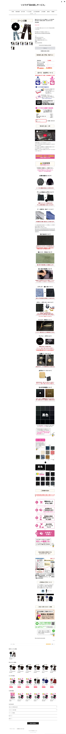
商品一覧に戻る (33, 723)
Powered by (32, 732)
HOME (13, 11)
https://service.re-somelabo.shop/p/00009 (42, 33)
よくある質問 (43, 11)
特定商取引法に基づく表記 (20, 728)
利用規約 (53, 11)
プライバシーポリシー (12, 728)
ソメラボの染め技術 (36, 11)
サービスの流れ (29, 11)
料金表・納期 (18, 11)
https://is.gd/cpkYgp (38, 42)
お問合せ (48, 11)
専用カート (10, 718)
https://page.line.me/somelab (40, 638)
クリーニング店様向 (12, 712)
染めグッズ (10, 715)
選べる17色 (23, 11)
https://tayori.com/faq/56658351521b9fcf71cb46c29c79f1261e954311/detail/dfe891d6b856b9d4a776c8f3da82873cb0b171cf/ (45, 230)
